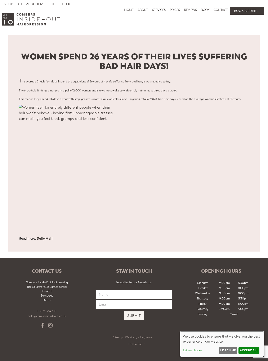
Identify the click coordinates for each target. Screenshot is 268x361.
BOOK (205, 10)
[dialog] (222, 344)
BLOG (66, 4)
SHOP (8, 4)
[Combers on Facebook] (42, 325)
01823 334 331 (46, 311)
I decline (228, 350)
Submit (134, 315)
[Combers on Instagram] (50, 325)
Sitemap (117, 337)
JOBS (53, 4)
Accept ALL (249, 350)
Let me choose (192, 350)
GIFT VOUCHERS (31, 4)
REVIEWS (190, 10)
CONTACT (221, 10)
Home (128, 10)
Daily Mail (44, 238)
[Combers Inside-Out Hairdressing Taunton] (31, 24)
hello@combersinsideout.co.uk (47, 316)
